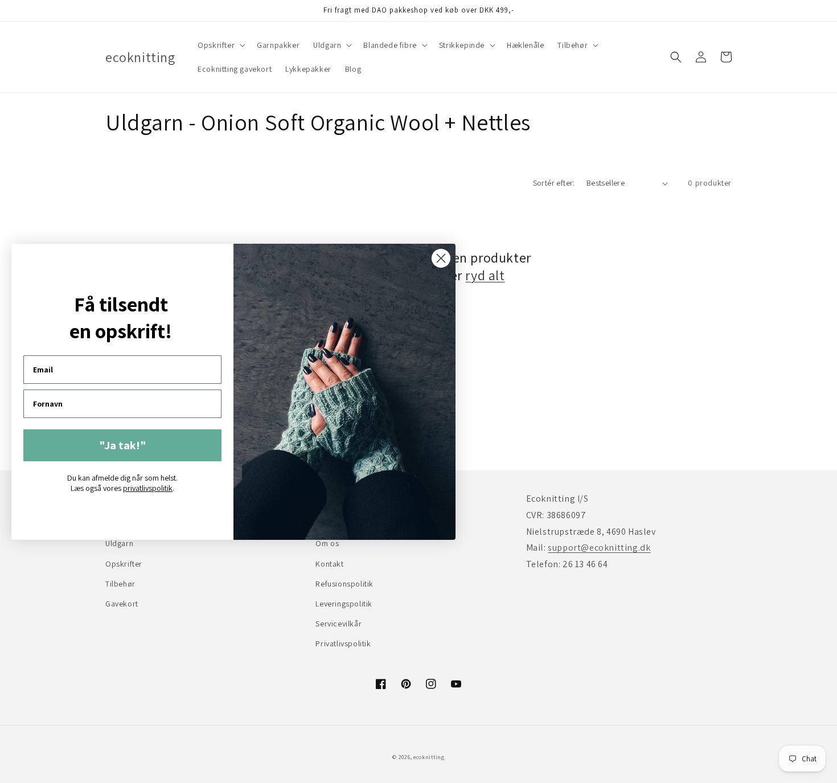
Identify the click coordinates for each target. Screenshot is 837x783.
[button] (220, 45)
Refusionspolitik (344, 584)
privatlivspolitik (148, 488)
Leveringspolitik (343, 603)
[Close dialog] (441, 258)
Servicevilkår (338, 623)
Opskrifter (123, 564)
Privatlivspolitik (343, 643)
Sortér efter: (554, 183)
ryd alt (484, 275)
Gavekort (121, 603)
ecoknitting (429, 757)
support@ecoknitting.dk (599, 548)
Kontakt (329, 564)
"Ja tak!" (122, 445)
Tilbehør (120, 584)
